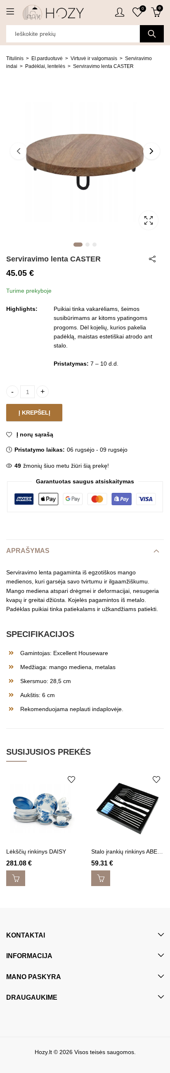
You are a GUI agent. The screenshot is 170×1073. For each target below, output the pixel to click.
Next (151, 151)
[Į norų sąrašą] (71, 779)
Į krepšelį (34, 412)
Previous (18, 151)
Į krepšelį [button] (15, 878)
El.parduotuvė (47, 58)
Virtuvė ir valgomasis (94, 58)
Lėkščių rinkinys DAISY (36, 851)
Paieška (152, 33)
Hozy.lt (43, 1052)
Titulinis (15, 58)
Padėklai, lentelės (45, 66)
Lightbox (148, 220)
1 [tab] (78, 245)
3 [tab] (94, 245)
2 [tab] (87, 245)
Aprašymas (28, 550)
